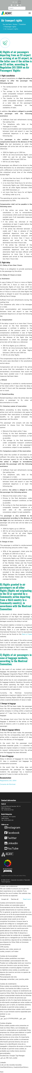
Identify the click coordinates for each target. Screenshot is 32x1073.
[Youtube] (17, 5)
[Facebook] (11, 5)
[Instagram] (20, 5)
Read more (27, 899)
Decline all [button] (14, 899)
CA (16, 2)
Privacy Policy (13, 875)
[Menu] (30, 13)
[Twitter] (14, 5)
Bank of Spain (27, 634)
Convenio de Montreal (7, 784)
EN (19, 2)
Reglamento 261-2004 (8, 781)
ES (13, 2)
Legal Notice (4, 875)
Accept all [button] (4, 899)
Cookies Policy (22, 875)
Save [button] (1, 1072)
